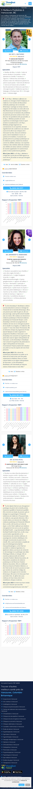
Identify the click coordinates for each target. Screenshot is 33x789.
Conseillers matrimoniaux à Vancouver (13, 726)
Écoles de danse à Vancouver (11, 729)
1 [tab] (15, 247)
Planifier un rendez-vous (11, 383)
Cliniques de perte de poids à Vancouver (14, 707)
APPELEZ (8, 50)
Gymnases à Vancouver (9, 734)
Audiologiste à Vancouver (10, 704)
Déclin (27, 785)
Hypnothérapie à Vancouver (10, 737)
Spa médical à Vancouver (10, 757)
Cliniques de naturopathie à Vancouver (13, 716)
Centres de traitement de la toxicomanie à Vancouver (13, 710)
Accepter (21, 785)
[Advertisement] (16, 665)
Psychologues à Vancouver (10, 755)
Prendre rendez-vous (10, 176)
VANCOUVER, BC (15, 7)
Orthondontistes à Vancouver (11, 744)
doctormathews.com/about (14, 184)
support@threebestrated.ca (14, 776)
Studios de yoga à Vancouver (11, 760)
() (21, 56)
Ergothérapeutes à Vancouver (11, 731)
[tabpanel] (16, 40)
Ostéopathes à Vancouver (10, 747)
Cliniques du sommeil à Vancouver (12, 721)
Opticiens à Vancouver (9, 742)
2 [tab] (15, 452)
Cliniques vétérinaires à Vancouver (12, 724)
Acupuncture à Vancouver (10, 699)
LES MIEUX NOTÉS (5, 7)
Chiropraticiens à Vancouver (10, 713)
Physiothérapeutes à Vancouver (11, 752)
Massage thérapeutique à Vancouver (13, 739)
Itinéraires (24, 64)
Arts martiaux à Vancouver (10, 701)
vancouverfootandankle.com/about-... (16, 607)
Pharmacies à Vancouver (10, 750)
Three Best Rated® (15, 787)
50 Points (27, 18)
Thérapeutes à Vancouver (10, 762)
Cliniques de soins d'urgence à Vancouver (14, 719)
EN (29, 7)
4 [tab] (18, 452)
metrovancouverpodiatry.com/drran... (16, 391)
